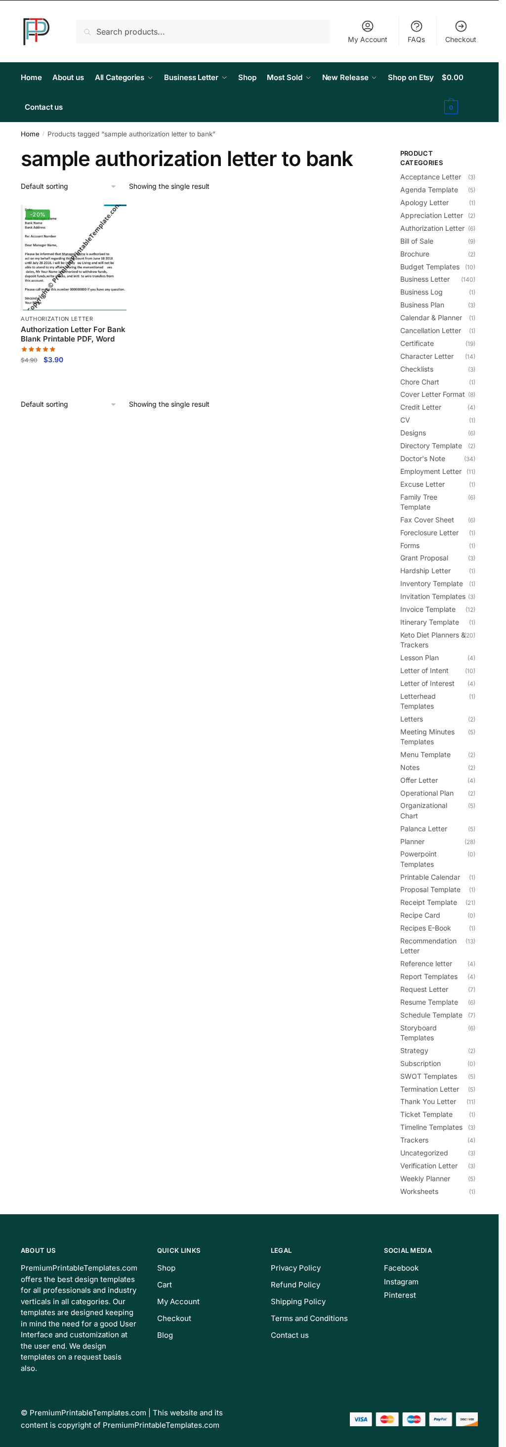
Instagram (401, 1281)
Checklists (416, 369)
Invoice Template (428, 609)
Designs (413, 432)
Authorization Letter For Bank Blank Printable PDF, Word (73, 334)
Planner (412, 841)
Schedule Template (431, 1015)
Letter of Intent (424, 670)
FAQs (416, 39)
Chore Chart (419, 382)
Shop (166, 1268)
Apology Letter (424, 202)
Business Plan (422, 304)
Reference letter (426, 963)
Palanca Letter (423, 828)
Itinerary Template (429, 622)
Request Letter (424, 989)
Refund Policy (295, 1284)
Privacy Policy (296, 1268)
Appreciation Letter (431, 215)
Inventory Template (431, 583)
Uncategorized (424, 1153)
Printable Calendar (430, 877)
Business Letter (425, 279)
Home (30, 134)
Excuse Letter (422, 484)
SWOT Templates (428, 1076)
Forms (410, 545)
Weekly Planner (425, 1178)
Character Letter (427, 356)
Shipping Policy (298, 1301)
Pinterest (400, 1295)
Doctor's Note (422, 458)
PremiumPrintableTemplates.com (88, 1412)
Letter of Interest (427, 683)
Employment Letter (431, 471)
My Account (367, 39)
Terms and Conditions (309, 1318)
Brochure (414, 254)
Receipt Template (428, 902)
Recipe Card (420, 915)
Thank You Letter (428, 1101)
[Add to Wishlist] (114, 217)
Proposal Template (430, 889)
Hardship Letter (425, 570)
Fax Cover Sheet (427, 519)
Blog (165, 1335)
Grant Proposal (424, 557)
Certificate (417, 343)
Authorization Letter (57, 318)
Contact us (290, 1335)
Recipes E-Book (425, 928)
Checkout (460, 39)
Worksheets (419, 1191)
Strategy (414, 1050)
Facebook (401, 1268)
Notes (410, 767)
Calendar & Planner (431, 317)
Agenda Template (429, 189)
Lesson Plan (419, 657)
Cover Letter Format (432, 394)
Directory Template (431, 445)
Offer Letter (419, 780)
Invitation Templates (432, 596)
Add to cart (74, 381)
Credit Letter (420, 407)
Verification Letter (429, 1165)
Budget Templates (430, 266)
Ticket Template (426, 1114)
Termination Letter (429, 1089)
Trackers (414, 1140)
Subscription (420, 1063)
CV (405, 420)
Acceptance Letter (430, 176)
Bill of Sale (416, 241)
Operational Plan (427, 793)
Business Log (421, 292)
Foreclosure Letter (429, 532)
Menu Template (425, 754)
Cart (164, 1284)
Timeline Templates (431, 1127)
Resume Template (429, 1002)
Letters (411, 719)
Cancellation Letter (430, 330)
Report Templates (429, 976)
